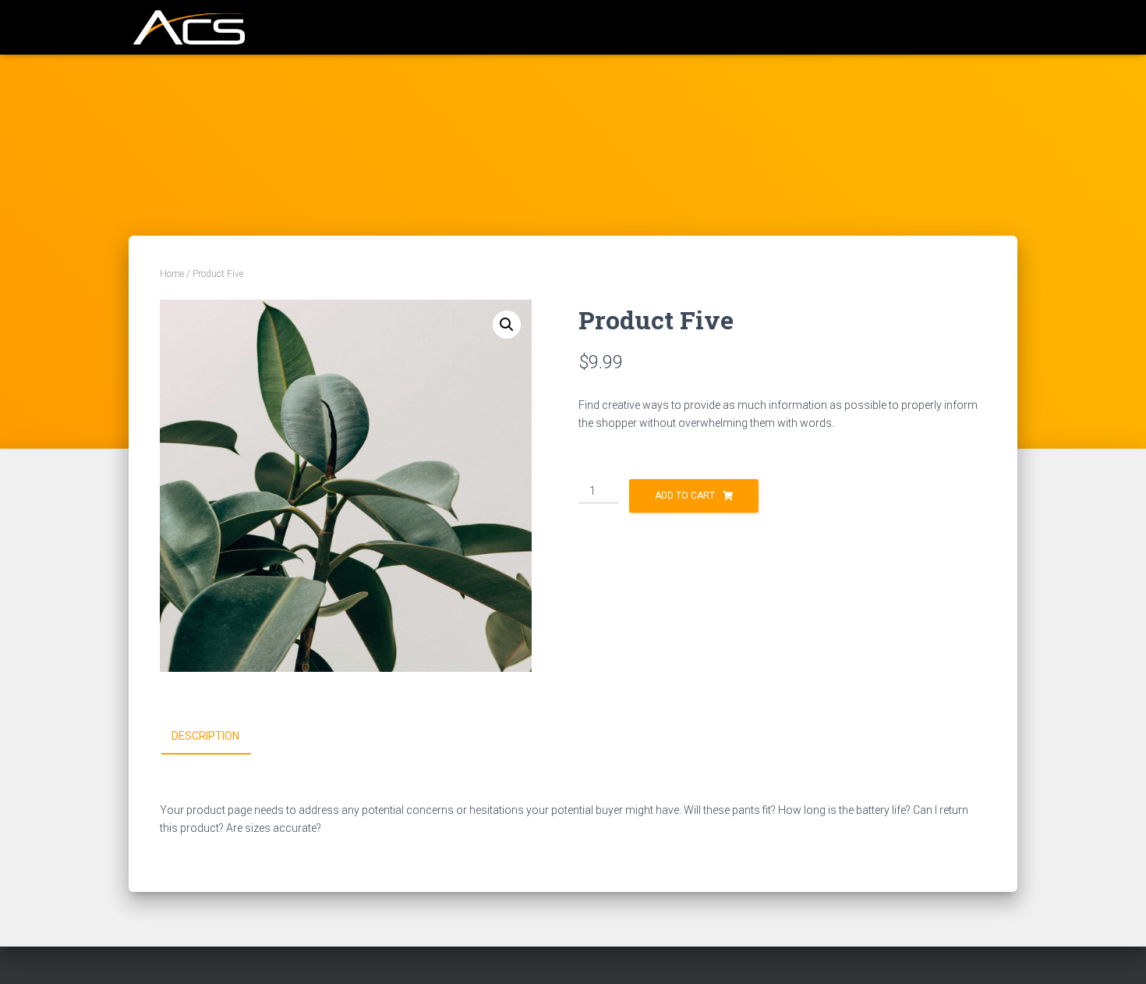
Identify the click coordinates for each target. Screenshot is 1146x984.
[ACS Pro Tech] (188, 27)
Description (205, 736)
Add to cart (685, 495)
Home (172, 273)
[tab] (217, 737)
